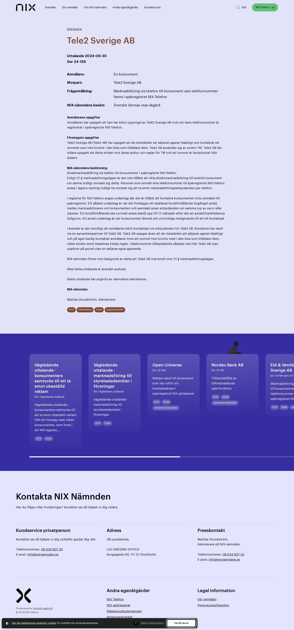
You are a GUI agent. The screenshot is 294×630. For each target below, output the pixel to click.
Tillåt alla (181, 623)
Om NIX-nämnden (95, 7)
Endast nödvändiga (152, 623)
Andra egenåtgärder (125, 7)
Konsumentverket (119, 617)
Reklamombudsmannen (124, 611)
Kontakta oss (152, 7)
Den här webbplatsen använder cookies (34, 623)
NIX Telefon (115, 599)
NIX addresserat (118, 605)
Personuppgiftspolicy (213, 605)
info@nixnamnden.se (42, 554)
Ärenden (50, 7)
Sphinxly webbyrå (43, 608)
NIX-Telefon (262, 7)
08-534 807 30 (52, 549)
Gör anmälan (70, 7)
